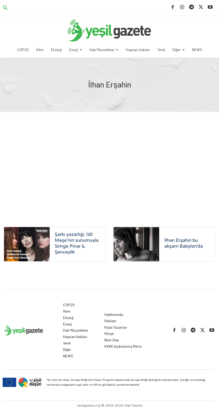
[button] (5, 8)
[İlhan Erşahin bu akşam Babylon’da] (136, 244)
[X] (201, 7)
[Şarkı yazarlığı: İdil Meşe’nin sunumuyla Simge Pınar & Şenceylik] (27, 244)
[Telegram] (191, 7)
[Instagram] (182, 7)
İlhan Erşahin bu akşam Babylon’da (183, 243)
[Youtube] (210, 7)
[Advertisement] (109, 170)
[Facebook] (172, 7)
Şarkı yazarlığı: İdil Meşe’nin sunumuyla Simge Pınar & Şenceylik (77, 243)
